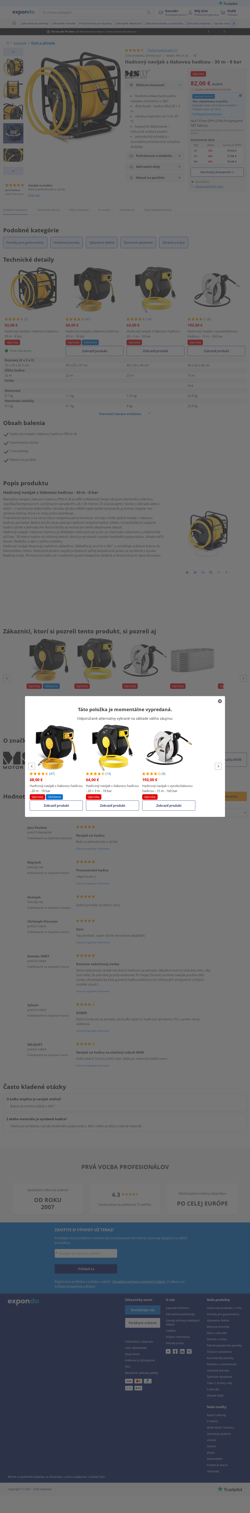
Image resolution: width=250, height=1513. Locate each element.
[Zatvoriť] (220, 701)
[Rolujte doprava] (218, 766)
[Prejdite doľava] (31, 766)
